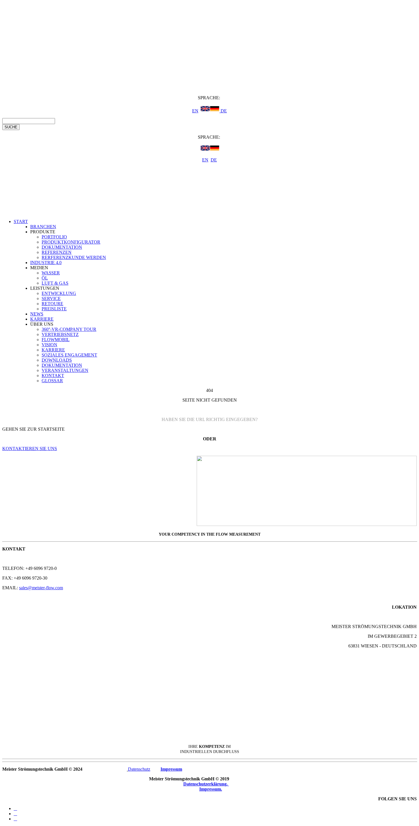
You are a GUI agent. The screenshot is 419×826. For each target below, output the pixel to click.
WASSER (51, 272)
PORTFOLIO (54, 236)
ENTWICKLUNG (59, 293)
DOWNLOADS (57, 360)
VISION (49, 344)
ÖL (45, 278)
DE (223, 110)
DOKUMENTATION (62, 247)
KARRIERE (42, 319)
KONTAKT (53, 375)
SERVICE (51, 298)
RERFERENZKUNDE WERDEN (74, 257)
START (21, 221)
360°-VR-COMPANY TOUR (69, 329)
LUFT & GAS (55, 283)
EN (195, 110)
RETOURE (52, 303)
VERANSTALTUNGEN (65, 370)
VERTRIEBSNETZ (60, 334)
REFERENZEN (57, 252)
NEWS (36, 313)
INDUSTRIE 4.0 (46, 262)
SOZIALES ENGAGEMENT (69, 355)
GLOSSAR (52, 380)
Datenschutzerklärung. (206, 784)
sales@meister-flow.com (41, 587)
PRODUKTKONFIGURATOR (71, 242)
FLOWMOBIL (56, 339)
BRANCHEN (43, 226)
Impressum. (210, 789)
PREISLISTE (54, 308)
